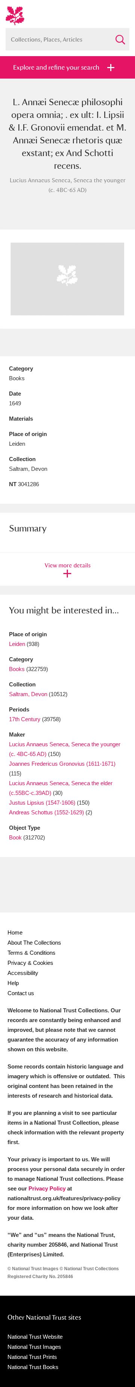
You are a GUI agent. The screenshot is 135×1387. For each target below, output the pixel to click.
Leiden (17, 644)
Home (15, 932)
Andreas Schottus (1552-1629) (47, 812)
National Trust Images (34, 1347)
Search (120, 36)
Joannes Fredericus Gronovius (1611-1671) (62, 763)
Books (17, 669)
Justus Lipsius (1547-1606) (42, 802)
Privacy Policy (47, 1188)
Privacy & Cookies (30, 963)
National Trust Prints (32, 1357)
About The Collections (34, 942)
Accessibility (23, 973)
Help (13, 983)
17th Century (24, 719)
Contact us (21, 993)
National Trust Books (33, 1367)
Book (15, 837)
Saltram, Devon (28, 694)
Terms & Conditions (32, 952)
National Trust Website (35, 1336)
